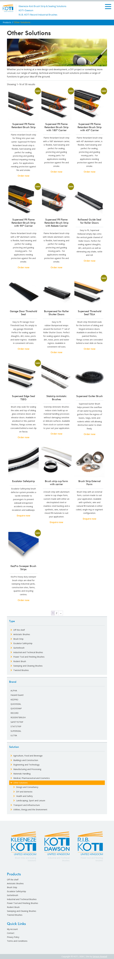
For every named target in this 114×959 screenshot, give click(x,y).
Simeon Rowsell (100, 956)
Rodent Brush (13, 907)
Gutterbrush (12, 895)
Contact (10, 933)
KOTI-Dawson (26, 10)
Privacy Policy (13, 937)
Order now (23, 175)
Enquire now (23, 515)
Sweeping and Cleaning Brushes (21, 911)
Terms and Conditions (17, 941)
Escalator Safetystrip (16, 891)
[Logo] (8, 7)
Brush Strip (12, 887)
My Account (12, 929)
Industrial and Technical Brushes (22, 899)
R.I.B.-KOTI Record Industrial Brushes (38, 14)
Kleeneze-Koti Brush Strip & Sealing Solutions (42, 6)
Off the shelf (12, 879)
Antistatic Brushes (15, 883)
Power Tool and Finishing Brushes (22, 903)
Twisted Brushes (14, 915)
